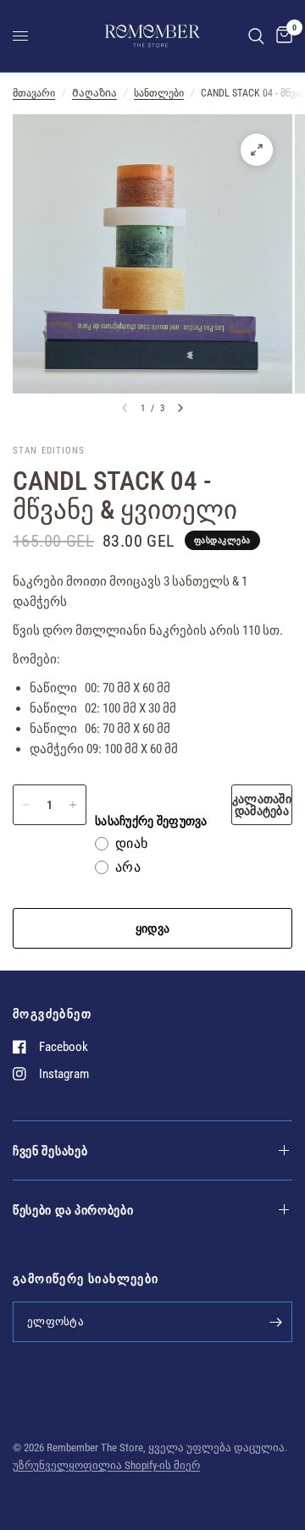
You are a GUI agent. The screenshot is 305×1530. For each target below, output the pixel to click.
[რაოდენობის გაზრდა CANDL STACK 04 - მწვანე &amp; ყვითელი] (73, 804)
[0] (281, 36)
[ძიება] (256, 36)
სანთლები (159, 93)
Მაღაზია (94, 93)
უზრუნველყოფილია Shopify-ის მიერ (106, 1465)
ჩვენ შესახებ (50, 1151)
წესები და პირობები (73, 1210)
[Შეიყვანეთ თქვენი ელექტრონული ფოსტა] (275, 1322)
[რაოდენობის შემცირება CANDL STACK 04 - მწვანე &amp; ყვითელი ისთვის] (26, 804)
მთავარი (34, 93)
